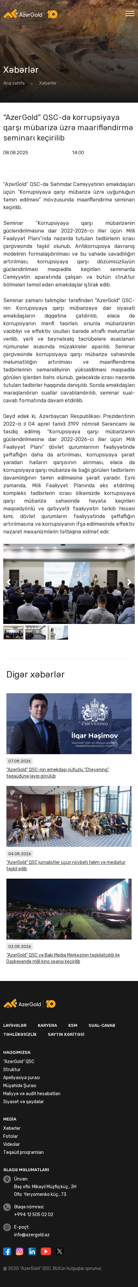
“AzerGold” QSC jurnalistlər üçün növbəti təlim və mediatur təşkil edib (65, 866)
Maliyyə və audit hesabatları (31, 1093)
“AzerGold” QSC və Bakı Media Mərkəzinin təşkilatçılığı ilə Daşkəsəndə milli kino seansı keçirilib (63, 958)
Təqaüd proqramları (23, 1152)
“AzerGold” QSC (18, 1061)
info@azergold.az (32, 1235)
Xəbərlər (47, 83)
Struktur (12, 1069)
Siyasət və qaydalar (23, 1101)
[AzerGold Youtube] (47, 1251)
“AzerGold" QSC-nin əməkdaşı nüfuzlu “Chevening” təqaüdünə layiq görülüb (57, 773)
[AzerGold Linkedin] (33, 1251)
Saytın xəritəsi (66, 1034)
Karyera (47, 1025)
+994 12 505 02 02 (33, 1214)
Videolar (11, 1144)
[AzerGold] (30, 14)
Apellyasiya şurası (21, 1077)
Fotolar (10, 1136)
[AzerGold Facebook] (8, 1251)
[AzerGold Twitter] (60, 1251)
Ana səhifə (14, 83)
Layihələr (15, 1025)
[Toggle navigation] (130, 12)
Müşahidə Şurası (19, 1085)
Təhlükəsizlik (20, 1034)
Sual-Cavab (102, 1025)
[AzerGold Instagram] (20, 1251)
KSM (72, 1025)
